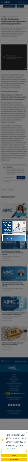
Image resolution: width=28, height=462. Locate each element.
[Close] (26, 432)
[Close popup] (24, 223)
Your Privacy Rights (14, 451)
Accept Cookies (14, 459)
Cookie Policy (12, 448)
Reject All (14, 455)
